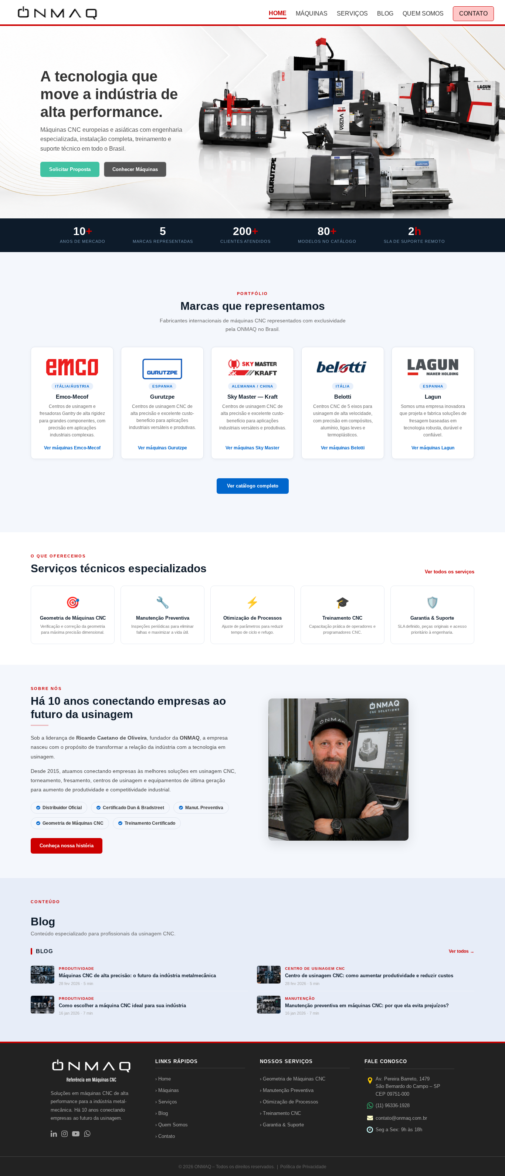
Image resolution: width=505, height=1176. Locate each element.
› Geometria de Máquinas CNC (292, 1079)
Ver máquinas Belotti (343, 447)
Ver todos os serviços (449, 571)
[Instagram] (64, 1133)
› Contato (165, 1136)
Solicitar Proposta (70, 169)
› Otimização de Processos (289, 1102)
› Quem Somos (171, 1125)
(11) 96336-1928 (393, 1105)
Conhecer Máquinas (135, 169)
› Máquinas (167, 1090)
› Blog (161, 1113)
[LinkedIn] (54, 1133)
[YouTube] (75, 1133)
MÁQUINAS (312, 13)
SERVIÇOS (352, 13)
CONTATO (473, 13)
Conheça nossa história (67, 845)
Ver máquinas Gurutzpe (162, 447)
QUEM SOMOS (423, 13)
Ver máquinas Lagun (432, 447)
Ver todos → (461, 951)
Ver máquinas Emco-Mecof (72, 447)
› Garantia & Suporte (282, 1125)
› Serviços (166, 1102)
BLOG (385, 13)
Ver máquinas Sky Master (252, 447)
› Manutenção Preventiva (286, 1090)
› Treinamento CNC (280, 1113)
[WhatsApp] (87, 1133)
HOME (278, 13)
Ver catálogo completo (252, 486)
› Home (163, 1079)
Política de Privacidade (303, 1166)
